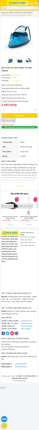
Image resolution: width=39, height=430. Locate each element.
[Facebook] (3, 333)
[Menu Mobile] (2, 3)
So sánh (10, 224)
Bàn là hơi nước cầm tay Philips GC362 (10, 217)
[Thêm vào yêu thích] (36, 67)
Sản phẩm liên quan (19, 194)
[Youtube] (12, 333)
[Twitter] (7, 333)
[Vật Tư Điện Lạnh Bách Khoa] (17, 3)
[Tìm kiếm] (36, 8)
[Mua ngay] (12, 206)
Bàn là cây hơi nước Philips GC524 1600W (28, 217)
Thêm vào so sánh (7, 124)
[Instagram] (16, 333)
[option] (19, 36)
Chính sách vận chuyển (28, 237)
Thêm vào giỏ (19, 115)
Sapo (24, 380)
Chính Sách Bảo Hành (27, 245)
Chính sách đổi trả (26, 240)
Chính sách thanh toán (27, 242)
